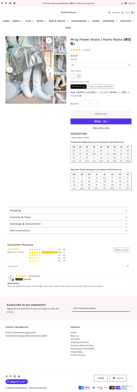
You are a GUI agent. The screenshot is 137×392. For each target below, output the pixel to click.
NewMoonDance (68, 12)
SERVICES (125, 21)
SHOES (96, 21)
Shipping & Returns (80, 342)
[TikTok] (14, 3)
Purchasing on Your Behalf (82, 348)
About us (75, 336)
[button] (77, 50)
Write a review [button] (121, 250)
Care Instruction (20, 230)
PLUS (28, 21)
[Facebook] (2, 3)
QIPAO (40, 21)
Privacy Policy (77, 352)
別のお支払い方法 (101, 128)
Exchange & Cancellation (25, 223)
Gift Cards (75, 339)
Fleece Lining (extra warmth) (101, 86)
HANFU (16, 21)
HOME (6, 21)
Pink (79, 76)
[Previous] (10, 70)
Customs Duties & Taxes (82, 345)
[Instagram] (10, 3)
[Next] (49, 70)
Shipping (15, 210)
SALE (68, 27)
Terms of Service (78, 355)
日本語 (101, 378)
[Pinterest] (6, 3)
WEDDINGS (109, 21)
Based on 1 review (15, 252)
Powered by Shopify (38, 388)
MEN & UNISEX (57, 21)
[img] (22, 276)
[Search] (109, 12)
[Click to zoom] (49, 40)
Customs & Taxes (20, 217)
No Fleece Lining (78, 86)
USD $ (131, 3)
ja (122, 3)
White (73, 76)
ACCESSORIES (78, 21)
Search (74, 332)
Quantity (74, 104)
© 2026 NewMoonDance (16, 388)
